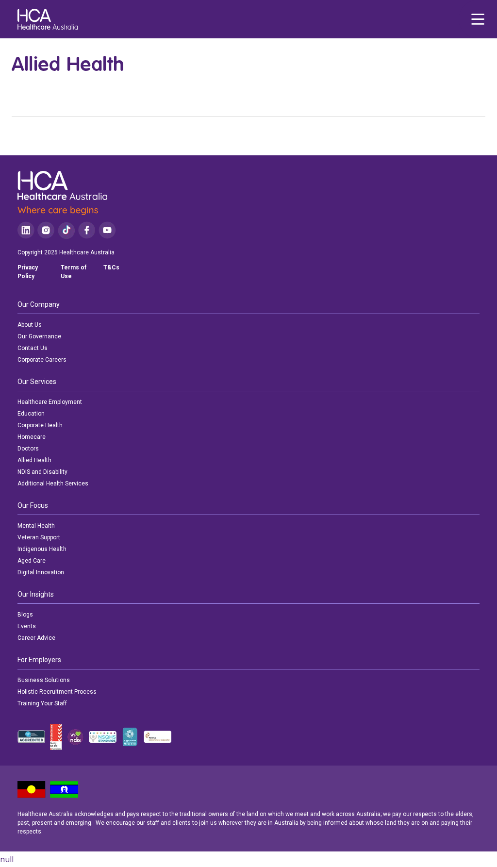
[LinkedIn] (25, 230)
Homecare (31, 437)
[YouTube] (107, 230)
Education (31, 413)
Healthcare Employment (49, 402)
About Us (29, 324)
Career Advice (36, 637)
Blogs (25, 614)
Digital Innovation (40, 572)
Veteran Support (38, 537)
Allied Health (34, 460)
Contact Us (32, 348)
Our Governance (39, 336)
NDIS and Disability (42, 471)
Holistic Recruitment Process (57, 691)
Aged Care (31, 560)
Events (26, 626)
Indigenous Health (41, 549)
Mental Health (36, 525)
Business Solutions (43, 680)
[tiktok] (66, 230)
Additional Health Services (52, 483)
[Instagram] (45, 230)
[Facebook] (87, 230)
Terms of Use (73, 272)
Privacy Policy (27, 272)
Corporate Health (40, 425)
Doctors (28, 448)
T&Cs (111, 267)
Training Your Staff (42, 703)
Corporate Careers (41, 359)
